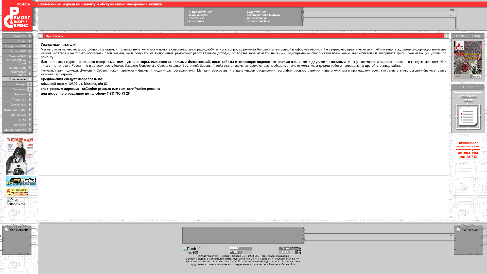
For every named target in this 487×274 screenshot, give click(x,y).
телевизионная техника (263, 14)
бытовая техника (200, 11)
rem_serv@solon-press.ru (139, 89)
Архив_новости (15, 129)
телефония (196, 21)
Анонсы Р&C (17, 56)
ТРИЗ (22, 119)
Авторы (20, 84)
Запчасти (19, 124)
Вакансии (19, 89)
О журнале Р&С (15, 46)
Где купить (18, 104)
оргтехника (196, 18)
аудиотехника (256, 11)
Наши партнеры (15, 109)
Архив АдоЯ (17, 67)
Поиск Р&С (18, 114)
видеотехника (257, 18)
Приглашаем (17, 79)
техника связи (198, 14)
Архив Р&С (18, 51)
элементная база (258, 21)
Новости (20, 36)
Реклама (20, 94)
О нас (22, 41)
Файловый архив (18, 73)
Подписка (19, 99)
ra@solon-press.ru (96, 89)
